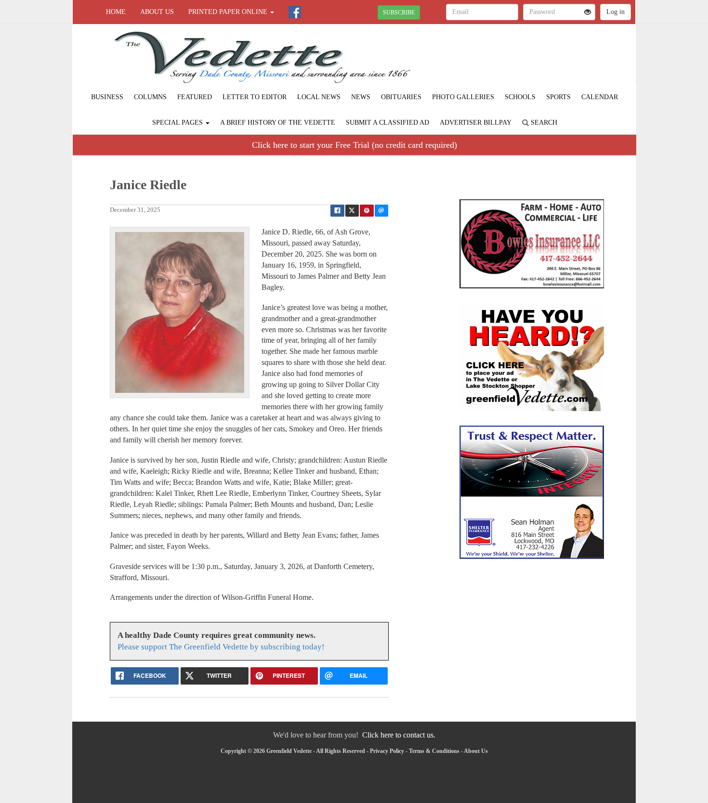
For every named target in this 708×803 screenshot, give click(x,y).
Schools (520, 97)
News (360, 97)
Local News (319, 97)
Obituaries (401, 97)
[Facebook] (294, 12)
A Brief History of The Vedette (277, 122)
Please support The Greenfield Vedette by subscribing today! (221, 646)
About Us (157, 11)
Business (107, 97)
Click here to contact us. (398, 735)
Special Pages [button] (178, 122)
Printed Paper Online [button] (228, 11)
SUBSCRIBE (399, 12)
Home (116, 11)
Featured (194, 97)
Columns (150, 97)
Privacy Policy (387, 751)
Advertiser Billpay (475, 122)
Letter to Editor (255, 97)
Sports (558, 97)
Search (543, 122)
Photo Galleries (463, 97)
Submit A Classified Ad (387, 122)
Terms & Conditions (434, 751)
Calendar (599, 97)
